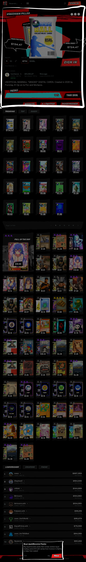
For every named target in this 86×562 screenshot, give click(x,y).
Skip (49, 555)
